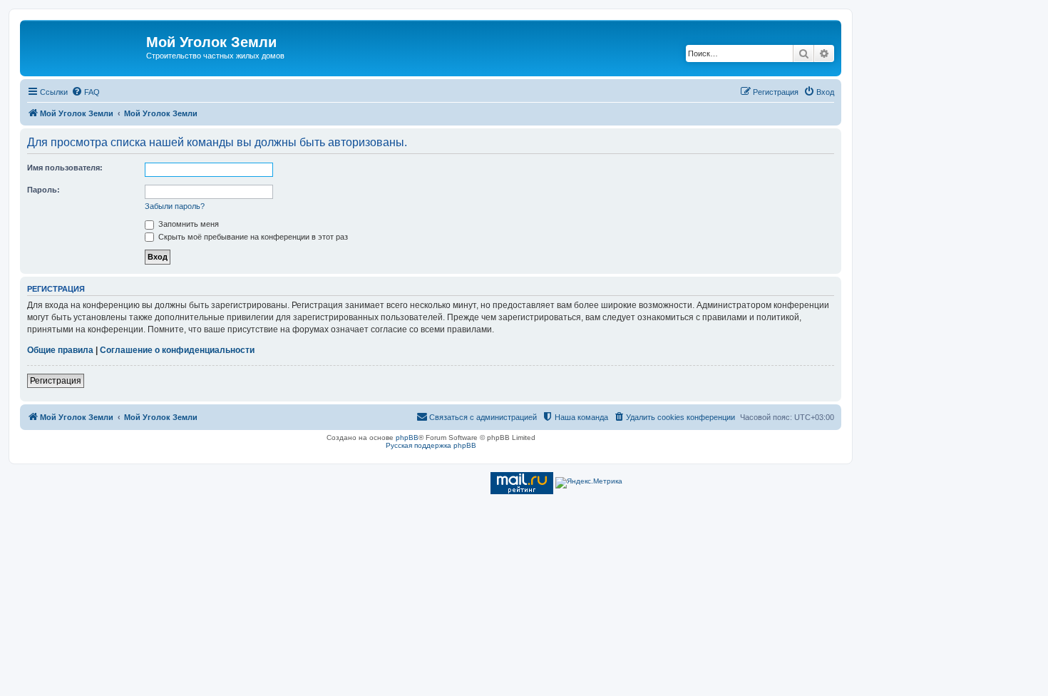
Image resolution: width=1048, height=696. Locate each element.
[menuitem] (85, 92)
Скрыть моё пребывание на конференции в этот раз (252, 236)
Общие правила (60, 350)
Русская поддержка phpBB (431, 445)
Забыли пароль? (175, 206)
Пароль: (43, 189)
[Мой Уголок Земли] (85, 46)
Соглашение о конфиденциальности (177, 350)
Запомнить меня (187, 224)
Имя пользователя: (65, 167)
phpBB (407, 437)
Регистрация (55, 381)
